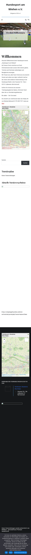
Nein (11, 552)
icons (14, 147)
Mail (3, 103)
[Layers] (26, 112)
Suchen (4, 160)
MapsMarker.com (5, 147)
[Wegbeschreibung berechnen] (28, 107)
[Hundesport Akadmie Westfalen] (15, 128)
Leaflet (11, 147)
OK (6, 552)
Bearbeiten (10, 148)
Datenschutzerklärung (20, 552)
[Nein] (29, 544)
